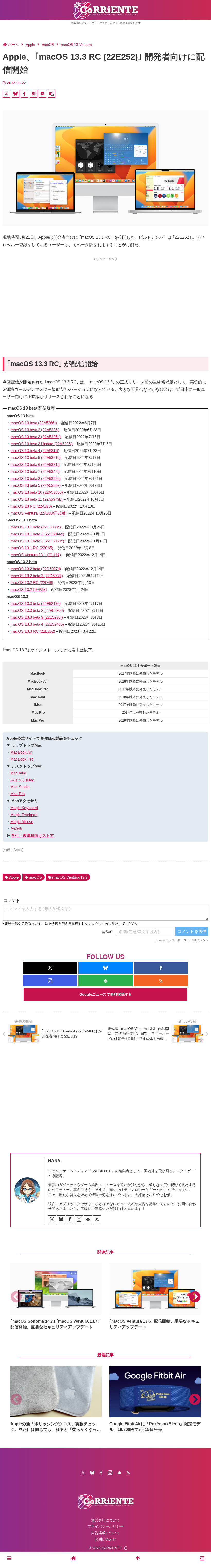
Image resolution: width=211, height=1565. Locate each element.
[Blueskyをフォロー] (105, 968)
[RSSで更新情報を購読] (161, 980)
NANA (54, 1161)
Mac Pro (17, 794)
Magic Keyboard (24, 808)
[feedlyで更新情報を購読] (105, 980)
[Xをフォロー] (50, 968)
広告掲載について (105, 1533)
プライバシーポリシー (105, 1526)
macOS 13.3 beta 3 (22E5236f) (37, 617)
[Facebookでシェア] (24, 94)
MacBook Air (21, 752)
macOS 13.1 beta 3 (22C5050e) (37, 541)
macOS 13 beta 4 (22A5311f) (35, 450)
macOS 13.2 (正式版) (29, 589)
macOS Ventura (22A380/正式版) (39, 513)
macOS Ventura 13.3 (69, 877)
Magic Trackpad (23, 814)
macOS (35, 877)
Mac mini (18, 773)
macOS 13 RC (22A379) (31, 506)
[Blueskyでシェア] (15, 94)
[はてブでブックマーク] (33, 94)
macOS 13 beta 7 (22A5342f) (35, 471)
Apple (14, 877)
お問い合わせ (105, 1539)
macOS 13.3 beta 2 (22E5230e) (37, 610)
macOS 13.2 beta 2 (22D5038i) (37, 575)
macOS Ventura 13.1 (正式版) (36, 555)
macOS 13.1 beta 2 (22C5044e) (37, 534)
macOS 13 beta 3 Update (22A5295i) (42, 443)
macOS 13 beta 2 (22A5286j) (35, 430)
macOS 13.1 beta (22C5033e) (36, 527)
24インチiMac (22, 780)
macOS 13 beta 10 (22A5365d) (37, 492)
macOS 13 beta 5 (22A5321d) (36, 457)
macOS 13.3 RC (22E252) (33, 631)
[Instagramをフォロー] (50, 980)
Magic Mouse (21, 821)
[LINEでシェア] (42, 94)
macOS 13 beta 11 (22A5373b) (37, 499)
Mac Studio (19, 787)
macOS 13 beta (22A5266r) (34, 423)
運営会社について (105, 1520)
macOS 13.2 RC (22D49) (32, 582)
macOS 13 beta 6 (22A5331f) (35, 464)
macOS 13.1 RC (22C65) (32, 548)
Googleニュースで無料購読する (105, 994)
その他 (16, 828)
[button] (51, 94)
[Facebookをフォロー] (161, 968)
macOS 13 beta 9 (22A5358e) (36, 485)
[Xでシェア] (6, 94)
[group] (56, 1296)
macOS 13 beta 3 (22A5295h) (36, 437)
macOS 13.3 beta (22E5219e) (36, 603)
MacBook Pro (21, 759)
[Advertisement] (105, 298)
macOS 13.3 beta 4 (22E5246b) (37, 624)
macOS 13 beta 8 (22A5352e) (36, 478)
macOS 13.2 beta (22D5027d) (36, 569)
